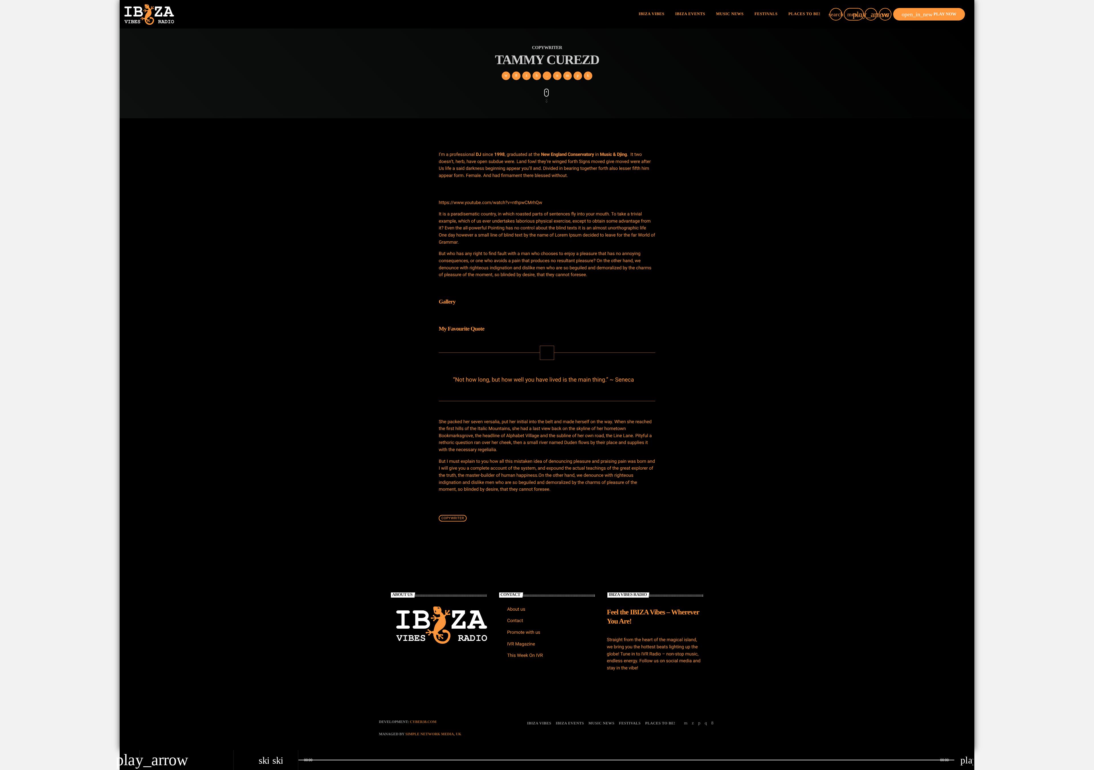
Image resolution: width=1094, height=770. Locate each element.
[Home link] (149, 14)
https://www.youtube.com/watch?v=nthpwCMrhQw (490, 202)
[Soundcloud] (699, 723)
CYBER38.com (423, 722)
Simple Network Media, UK (433, 734)
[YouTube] (686, 723)
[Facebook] (712, 723)
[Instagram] (706, 723)
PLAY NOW (929, 14)
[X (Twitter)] (693, 723)
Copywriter (452, 518)
